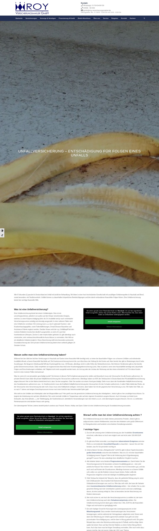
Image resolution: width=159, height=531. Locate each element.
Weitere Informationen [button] (114, 327)
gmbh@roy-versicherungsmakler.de (97, 10)
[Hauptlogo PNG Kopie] (32, 8)
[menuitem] (19, 18)
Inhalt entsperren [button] (114, 321)
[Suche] (143, 18)
